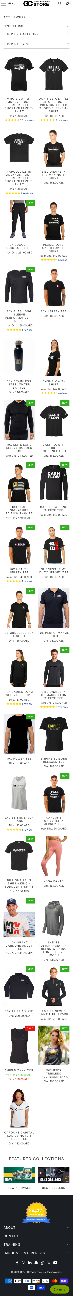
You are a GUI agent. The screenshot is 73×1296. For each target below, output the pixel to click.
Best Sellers (53, 1178)
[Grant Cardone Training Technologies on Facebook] (17, 1263)
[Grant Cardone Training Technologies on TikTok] (42, 1263)
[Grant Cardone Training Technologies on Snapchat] (36, 1263)
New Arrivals (19, 1178)
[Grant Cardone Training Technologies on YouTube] (55, 1263)
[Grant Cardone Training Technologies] (36, 3)
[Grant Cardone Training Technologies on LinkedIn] (30, 1263)
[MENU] (2, 3)
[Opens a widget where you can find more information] (59, 1289)
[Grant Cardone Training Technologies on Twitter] (49, 1263)
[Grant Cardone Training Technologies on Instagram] (23, 1263)
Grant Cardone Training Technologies (40, 1272)
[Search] (60, 3)
